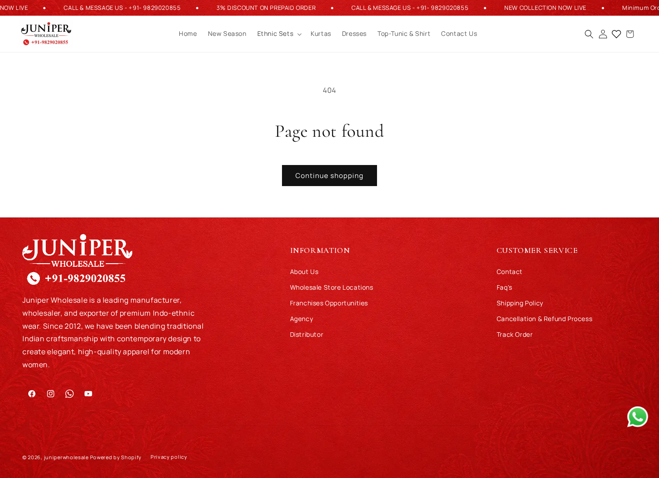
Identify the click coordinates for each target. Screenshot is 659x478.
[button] (279, 34)
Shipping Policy (520, 303)
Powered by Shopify (116, 457)
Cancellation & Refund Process (544, 318)
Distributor (307, 334)
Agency (301, 318)
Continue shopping (329, 175)
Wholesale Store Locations (331, 287)
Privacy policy (169, 456)
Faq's (504, 287)
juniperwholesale (66, 457)
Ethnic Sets (275, 34)
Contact (510, 271)
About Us (304, 271)
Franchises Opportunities (329, 303)
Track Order (515, 334)
